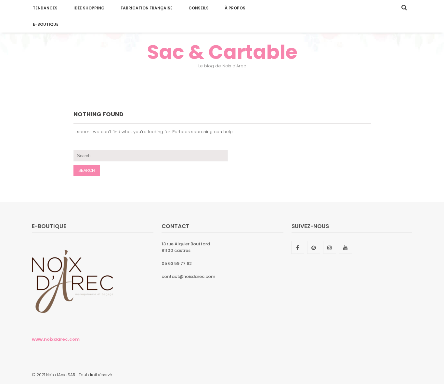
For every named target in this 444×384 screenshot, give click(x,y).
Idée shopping (89, 8)
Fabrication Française (147, 8)
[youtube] (345, 247)
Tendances (45, 8)
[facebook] (297, 247)
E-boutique (46, 24)
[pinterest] (313, 247)
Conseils (199, 8)
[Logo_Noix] (72, 323)
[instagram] (329, 247)
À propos (235, 8)
